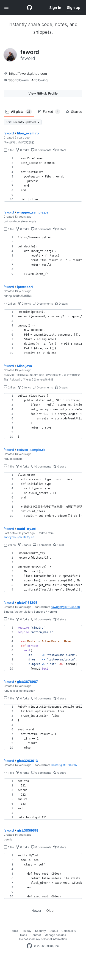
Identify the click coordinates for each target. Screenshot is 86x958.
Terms (14, 930)
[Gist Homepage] (29, 7)
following (39, 80)
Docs (23, 935)
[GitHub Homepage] (29, 946)
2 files (11, 303)
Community (68, 930)
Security (40, 930)
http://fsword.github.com (28, 73)
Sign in (55, 7)
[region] (43, 179)
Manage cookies (55, 935)
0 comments (43, 150)
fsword (9, 133)
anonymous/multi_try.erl (19, 537)
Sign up (73, 7)
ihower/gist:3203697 (64, 765)
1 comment (43, 545)
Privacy (26, 930)
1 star (60, 545)
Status (54, 930)
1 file (10, 150)
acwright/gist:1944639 (65, 607)
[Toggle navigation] (6, 7)
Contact (36, 935)
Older (50, 910)
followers (19, 80)
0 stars (61, 150)
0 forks (24, 150)
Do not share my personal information (43, 939)
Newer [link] (36, 910)
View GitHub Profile (43, 93)
